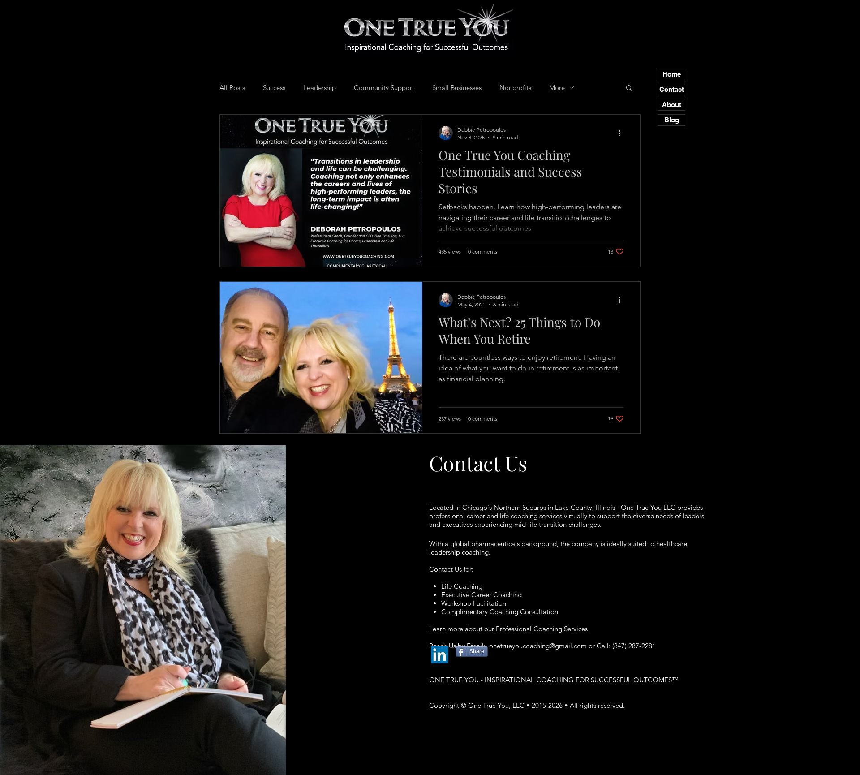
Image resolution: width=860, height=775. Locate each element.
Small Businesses (457, 87)
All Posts (232, 87)
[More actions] (622, 133)
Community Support (384, 87)
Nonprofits (515, 87)
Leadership (319, 87)
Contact (671, 89)
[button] (629, 88)
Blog (671, 120)
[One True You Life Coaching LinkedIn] (439, 654)
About (671, 104)
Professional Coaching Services (542, 628)
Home (671, 74)
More (557, 87)
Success (274, 87)
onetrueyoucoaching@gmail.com (538, 646)
